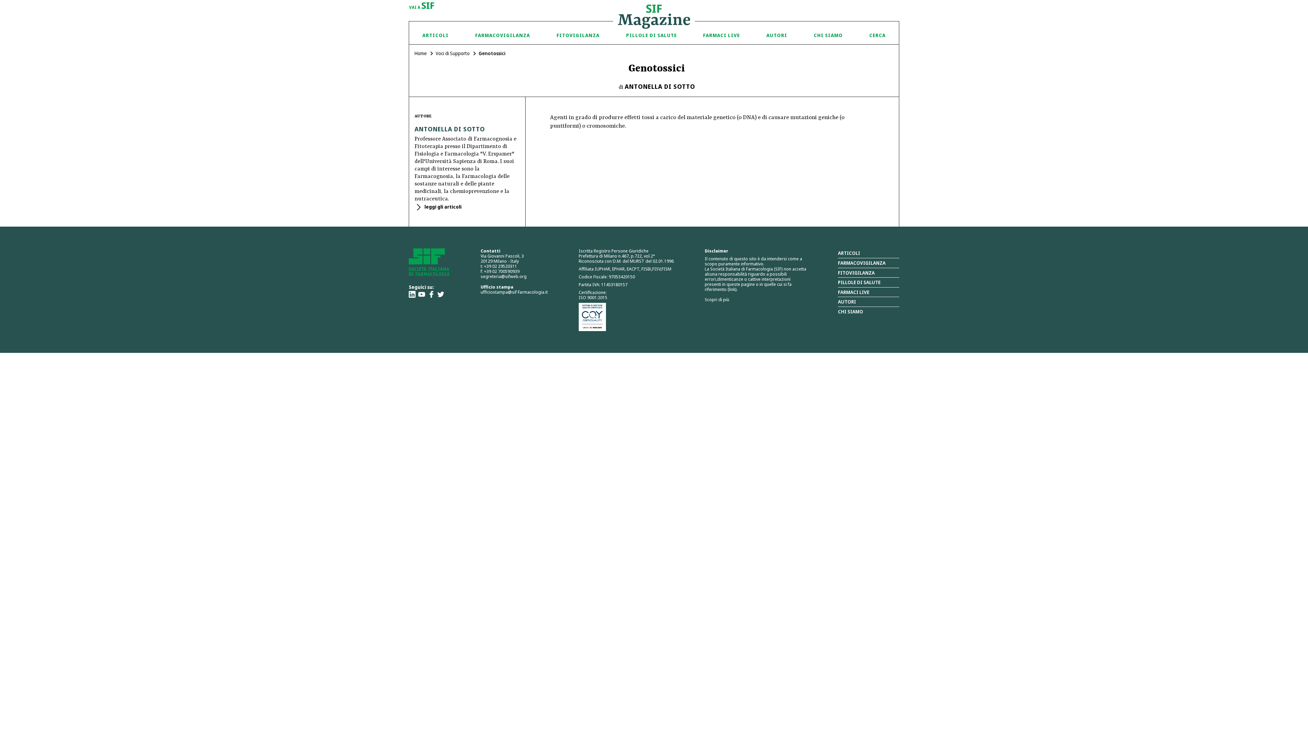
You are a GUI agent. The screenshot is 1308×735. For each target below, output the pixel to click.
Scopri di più (717, 299)
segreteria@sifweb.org (504, 276)
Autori (776, 35)
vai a (422, 6)
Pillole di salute (859, 282)
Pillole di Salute (651, 35)
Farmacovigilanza (502, 35)
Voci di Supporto (453, 53)
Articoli (435, 35)
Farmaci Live (721, 35)
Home (421, 53)
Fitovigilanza (578, 35)
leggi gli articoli (442, 206)
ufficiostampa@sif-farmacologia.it (514, 292)
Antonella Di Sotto (660, 86)
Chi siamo (828, 35)
